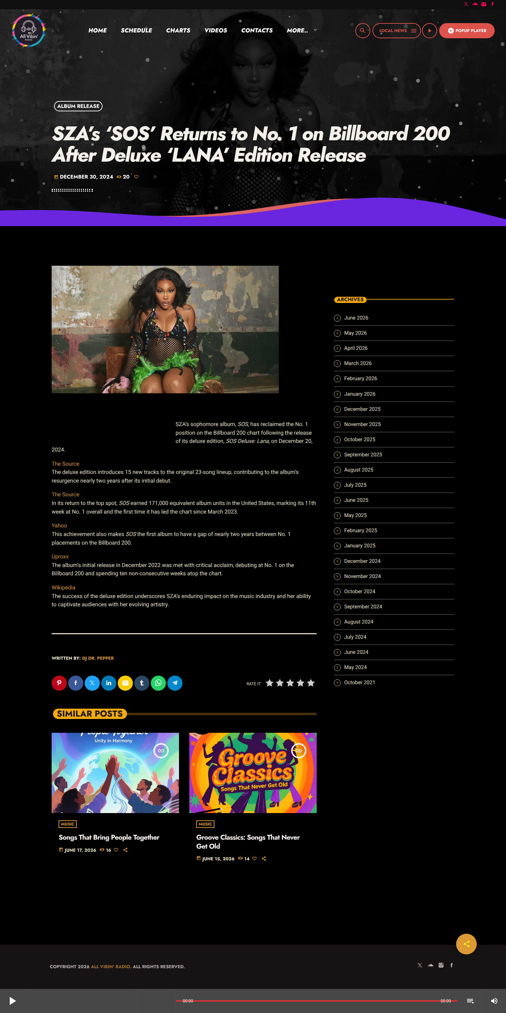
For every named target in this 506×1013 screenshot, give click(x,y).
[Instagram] (484, 4)
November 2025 (362, 424)
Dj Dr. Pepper (98, 658)
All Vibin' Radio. (111, 966)
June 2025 (356, 500)
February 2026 (360, 378)
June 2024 (356, 652)
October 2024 (359, 591)
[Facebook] (492, 4)
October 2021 (359, 682)
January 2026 (360, 394)
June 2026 (356, 318)
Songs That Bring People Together (109, 837)
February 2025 (360, 530)
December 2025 (362, 409)
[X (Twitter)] (466, 4)
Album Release (78, 106)
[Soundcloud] (475, 4)
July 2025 (355, 485)
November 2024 (362, 576)
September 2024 (363, 607)
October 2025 (359, 439)
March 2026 (358, 363)
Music (67, 824)
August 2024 (358, 622)
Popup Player (466, 30)
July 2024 (355, 637)
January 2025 (360, 546)
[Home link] (28, 30)
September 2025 (363, 455)
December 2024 (362, 561)
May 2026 (355, 333)
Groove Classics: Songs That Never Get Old (247, 841)
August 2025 (358, 470)
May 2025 (355, 515)
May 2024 (355, 667)
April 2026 (356, 348)
